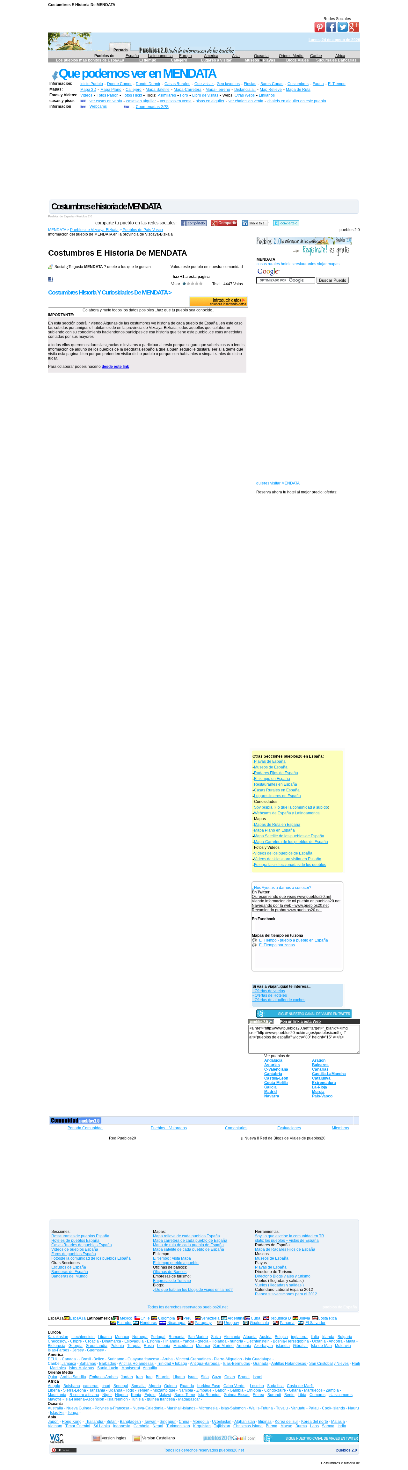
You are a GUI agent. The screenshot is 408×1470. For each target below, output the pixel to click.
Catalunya (321, 1078)
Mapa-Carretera (187, 89)
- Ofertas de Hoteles (269, 995)
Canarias (320, 1069)
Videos (86, 95)
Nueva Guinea (78, 1408)
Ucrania (319, 1341)
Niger (107, 1395)
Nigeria (121, 1395)
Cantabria (273, 1074)
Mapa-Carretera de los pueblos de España (291, 842)
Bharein (163, 1377)
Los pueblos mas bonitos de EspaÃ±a (90, 60)
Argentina (236, 1318)
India (342, 1426)
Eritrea (258, 1395)
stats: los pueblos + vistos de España (287, 1240)
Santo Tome (184, 1395)
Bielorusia (56, 1345)
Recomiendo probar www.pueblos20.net (287, 910)
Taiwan (150, 1421)
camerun (90, 1386)
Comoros (317, 1395)
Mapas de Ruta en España (277, 824)
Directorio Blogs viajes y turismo (282, 1276)
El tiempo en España (272, 778)
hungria (236, 1341)
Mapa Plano (110, 89)
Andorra (336, 1341)
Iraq (149, 1377)
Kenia (136, 1395)
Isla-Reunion (209, 1395)
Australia (55, 1408)
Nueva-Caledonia (148, 1408)
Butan (111, 1421)
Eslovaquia (134, 1341)
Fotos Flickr (132, 95)
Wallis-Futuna (261, 1408)
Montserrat (130, 1368)
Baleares (320, 1065)
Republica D (280, 1318)
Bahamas (87, 1363)
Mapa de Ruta (298, 89)
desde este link (115, 366)
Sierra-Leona (74, 1390)
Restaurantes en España (275, 784)
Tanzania (97, 1390)
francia (188, 1341)
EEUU (53, 1359)
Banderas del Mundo (69, 1276)
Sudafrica (275, 1386)
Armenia (244, 1345)
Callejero (179, 60)
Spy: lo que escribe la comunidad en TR (289, 1236)
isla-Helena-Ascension (84, 1399)
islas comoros (341, 1395)
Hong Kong (72, 1421)
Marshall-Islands (181, 1408)
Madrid (270, 1091)
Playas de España (270, 761)
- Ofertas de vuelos (268, 991)
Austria (265, 1337)
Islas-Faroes (58, 1350)
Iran (139, 1377)
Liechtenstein (83, 1337)
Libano (179, 1377)
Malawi (165, 1395)
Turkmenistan (178, 1426)
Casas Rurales (177, 84)
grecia (203, 1341)
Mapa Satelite (158, 89)
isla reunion (117, 1399)
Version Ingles (114, 1438)
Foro (184, 95)
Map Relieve (271, 89)
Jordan (127, 1377)
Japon (53, 1421)
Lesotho (257, 1386)
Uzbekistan (221, 1421)
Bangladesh (130, 1421)
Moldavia (343, 1345)
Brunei (244, 1377)
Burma (271, 1426)
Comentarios (236, 1128)
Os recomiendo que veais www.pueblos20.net (291, 896)
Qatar (52, 1377)
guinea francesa (161, 1399)
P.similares (166, 95)
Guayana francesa (143, 1359)
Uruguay (231, 1323)
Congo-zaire (275, 1390)
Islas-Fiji (57, 1412)
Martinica (58, 1368)
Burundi (274, 1395)
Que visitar (204, 84)
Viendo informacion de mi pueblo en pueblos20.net (296, 901)
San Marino (198, 1337)
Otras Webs (245, 95)
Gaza (216, 1377)
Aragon (318, 1060)
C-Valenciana (276, 1069)
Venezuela (210, 1318)
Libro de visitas (205, 95)
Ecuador (124, 1323)
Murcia (318, 1091)
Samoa (328, 1426)
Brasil (86, 1359)
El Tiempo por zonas (277, 945)
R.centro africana (84, 1395)
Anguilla (150, 1368)
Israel (193, 1377)
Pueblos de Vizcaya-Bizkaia (94, 230)
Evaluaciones (289, 1128)
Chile (145, 1318)
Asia (236, 56)
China (184, 1421)
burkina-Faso (208, 1386)
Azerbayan (263, 1345)
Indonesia (121, 1426)
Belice (98, 1359)
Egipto (150, 1395)
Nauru (353, 1408)
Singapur (168, 1421)
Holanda (219, 1341)
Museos (252, 60)
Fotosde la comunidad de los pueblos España (91, 1258)
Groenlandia (96, 1345)
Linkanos (267, 95)
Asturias (272, 1065)
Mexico (126, 1318)
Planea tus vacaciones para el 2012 (286, 1294)
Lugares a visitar (216, 60)
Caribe (316, 56)
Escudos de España (68, 1267)
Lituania (105, 1337)
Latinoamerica (160, 56)
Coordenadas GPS (152, 107)
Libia (302, 1395)
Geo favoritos (228, 84)
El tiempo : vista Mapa (172, 1258)
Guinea (170, 1386)
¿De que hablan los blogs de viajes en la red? (193, 1289)
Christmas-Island (248, 1426)
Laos (314, 1426)
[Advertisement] (204, 154)
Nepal (158, 1426)
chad (106, 1386)
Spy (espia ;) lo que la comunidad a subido (291, 807)
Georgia (76, 1345)
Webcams (98, 106)
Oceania (261, 56)
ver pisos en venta (176, 101)
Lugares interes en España (277, 796)
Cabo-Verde (233, 1386)
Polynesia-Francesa (112, 1408)
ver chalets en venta (246, 101)
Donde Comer (119, 84)
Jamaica (69, 1363)
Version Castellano (158, 1438)
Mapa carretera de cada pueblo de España (190, 1240)
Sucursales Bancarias (336, 60)
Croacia (92, 1341)
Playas (269, 60)
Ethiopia (254, 1390)
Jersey (78, 1350)
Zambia (332, 1390)
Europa (185, 56)
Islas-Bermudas (236, 1363)
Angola (54, 1386)
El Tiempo (337, 84)
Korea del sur (286, 1421)
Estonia (153, 1341)
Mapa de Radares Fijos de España (285, 1249)
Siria (205, 1377)
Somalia (138, 1386)
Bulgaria (345, 1337)
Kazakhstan (58, 1337)
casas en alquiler (141, 101)
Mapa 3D (88, 89)
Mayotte (55, 1399)
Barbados (107, 1363)
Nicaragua (176, 1323)
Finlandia (171, 1341)
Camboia (141, 1426)
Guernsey (95, 1350)
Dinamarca (111, 1341)
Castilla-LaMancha (329, 1074)
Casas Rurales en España (277, 790)
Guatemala (259, 1323)
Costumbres (298, 84)
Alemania (232, 1337)
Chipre (76, 1341)
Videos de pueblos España (74, 1249)
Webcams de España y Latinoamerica (287, 813)
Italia (315, 1337)
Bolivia (304, 1318)
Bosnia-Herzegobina (291, 1341)
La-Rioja (319, 1087)
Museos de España (271, 767)
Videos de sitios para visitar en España (287, 859)
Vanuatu (298, 1408)
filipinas (265, 1421)
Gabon (221, 1390)
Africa (340, 56)
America (211, 56)
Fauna (318, 84)
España (132, 56)
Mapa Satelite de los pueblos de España (289, 836)
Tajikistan (222, 1426)
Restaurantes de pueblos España (80, 1236)
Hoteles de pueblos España (75, 1240)
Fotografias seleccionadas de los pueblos (290, 864)
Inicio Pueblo (91, 84)
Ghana (295, 1390)
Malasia (338, 1421)
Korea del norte (314, 1421)
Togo (130, 1390)
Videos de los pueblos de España (283, 853)
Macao (286, 1426)
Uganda (115, 1390)
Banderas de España (69, 1272)
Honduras (148, 1323)
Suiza (216, 1337)
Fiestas (250, 84)
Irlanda (328, 1337)
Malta (350, 1341)
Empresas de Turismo (172, 1280)
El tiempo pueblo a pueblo (176, 1263)
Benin (289, 1395)
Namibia (185, 1390)
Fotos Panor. (107, 95)
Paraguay (203, 1323)
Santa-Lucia (107, 1368)
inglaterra (299, 1337)
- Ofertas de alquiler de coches (278, 1000)
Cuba (255, 1318)
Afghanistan (244, 1421)
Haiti (356, 1363)
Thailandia (94, 1421)
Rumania (177, 1337)
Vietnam (55, 1426)
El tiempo (147, 60)
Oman (229, 1377)
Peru (187, 1318)
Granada (260, 1363)
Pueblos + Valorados (169, 1128)
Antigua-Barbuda (205, 1363)
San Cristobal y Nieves (329, 1363)
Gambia (237, 1390)
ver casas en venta (106, 101)
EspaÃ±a (78, 1318)
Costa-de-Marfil (300, 1386)
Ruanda (187, 1386)
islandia (283, 1345)
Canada (69, 1359)
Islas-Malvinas (81, 1368)
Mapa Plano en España (274, 830)
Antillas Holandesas (136, 1363)
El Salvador (315, 1323)
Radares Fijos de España (276, 773)
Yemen (143, 1390)
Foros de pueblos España (73, 1254)
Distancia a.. (245, 89)
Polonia (117, 1345)
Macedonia (183, 1345)
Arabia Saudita (73, 1377)
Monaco (122, 1337)
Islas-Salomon (233, 1408)
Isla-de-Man (321, 1345)
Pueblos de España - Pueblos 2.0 (70, 216)
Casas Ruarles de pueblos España (81, 1245)
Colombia (166, 1318)
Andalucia (273, 1060)
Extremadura (324, 1083)
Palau (314, 1408)
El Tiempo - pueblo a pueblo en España (293, 940)
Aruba (167, 1359)
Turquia (134, 1345)
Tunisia (137, 1399)
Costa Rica (327, 1318)
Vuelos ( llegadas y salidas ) (279, 1285)
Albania (250, 1337)
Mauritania (57, 1395)
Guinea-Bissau (237, 1395)
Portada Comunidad (85, 1128)
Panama (287, 1323)
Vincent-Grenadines (193, 1359)
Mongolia (201, 1421)
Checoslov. (57, 1341)
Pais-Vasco (322, 1096)
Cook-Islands (333, 1408)
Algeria (155, 1386)
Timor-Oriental (77, 1426)
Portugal (158, 1337)
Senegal (120, 1386)
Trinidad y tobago (172, 1363)
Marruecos (313, 1390)
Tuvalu (282, 1408)
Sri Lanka (101, 1426)
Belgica (281, 1337)
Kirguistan (202, 1426)
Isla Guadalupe (258, 1359)
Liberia (54, 1390)
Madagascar (189, 1399)
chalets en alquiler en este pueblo (296, 101)
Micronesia (208, 1408)
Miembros (340, 1128)
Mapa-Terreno (218, 89)
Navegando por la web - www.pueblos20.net (290, 905)
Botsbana (71, 1386)
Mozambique (164, 1390)
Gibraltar (300, 1345)
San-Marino (223, 1345)
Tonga (73, 1412)
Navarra (271, 1096)
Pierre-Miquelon (228, 1359)
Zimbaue (204, 1390)
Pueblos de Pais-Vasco (142, 230)
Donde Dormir (148, 84)
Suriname (115, 1359)
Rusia (149, 1345)
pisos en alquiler (210, 101)
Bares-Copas (271, 84)
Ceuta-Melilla (276, 1083)
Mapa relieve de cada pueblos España (186, 1236)
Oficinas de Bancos (169, 1272)
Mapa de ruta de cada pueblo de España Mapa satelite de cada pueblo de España (188, 1247)
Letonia (163, 1345)
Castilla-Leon (276, 1078)
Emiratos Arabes (103, 1377)
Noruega (140, 1337)
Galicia (270, 1087)
